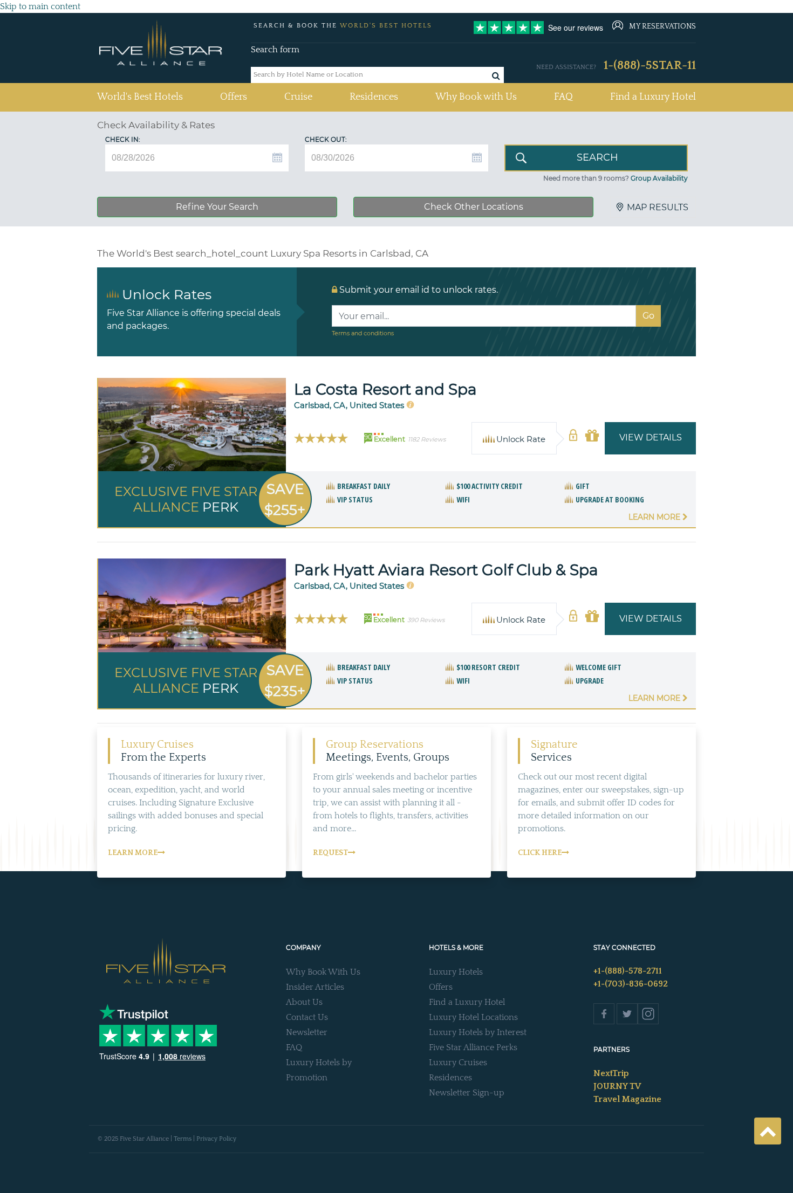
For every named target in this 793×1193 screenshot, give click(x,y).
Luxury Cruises (458, 1062)
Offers (233, 97)
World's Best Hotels (140, 96)
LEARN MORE (133, 853)
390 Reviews (426, 620)
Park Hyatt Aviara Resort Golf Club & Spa (446, 570)
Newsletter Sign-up (466, 1093)
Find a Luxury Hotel (653, 97)
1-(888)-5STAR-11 (650, 65)
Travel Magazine (627, 1099)
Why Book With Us (323, 972)
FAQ (563, 97)
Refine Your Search (217, 207)
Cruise (298, 97)
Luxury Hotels (456, 972)
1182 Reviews (427, 439)
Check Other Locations (473, 207)
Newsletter (306, 1032)
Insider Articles (315, 987)
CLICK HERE (540, 853)
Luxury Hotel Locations (473, 1017)
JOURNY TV (617, 1086)
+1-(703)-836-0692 (630, 984)
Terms (183, 1138)
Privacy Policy (216, 1138)
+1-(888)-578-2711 (627, 971)
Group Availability (659, 178)
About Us (304, 1002)
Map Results (657, 207)
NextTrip (611, 1073)
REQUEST (330, 853)
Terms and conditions (363, 333)
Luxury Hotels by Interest (478, 1032)
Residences (374, 97)
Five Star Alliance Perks (473, 1047)
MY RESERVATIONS (662, 26)
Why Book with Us (476, 97)
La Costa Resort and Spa (385, 389)
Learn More (655, 517)
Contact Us (307, 1017)
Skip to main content (40, 6)
